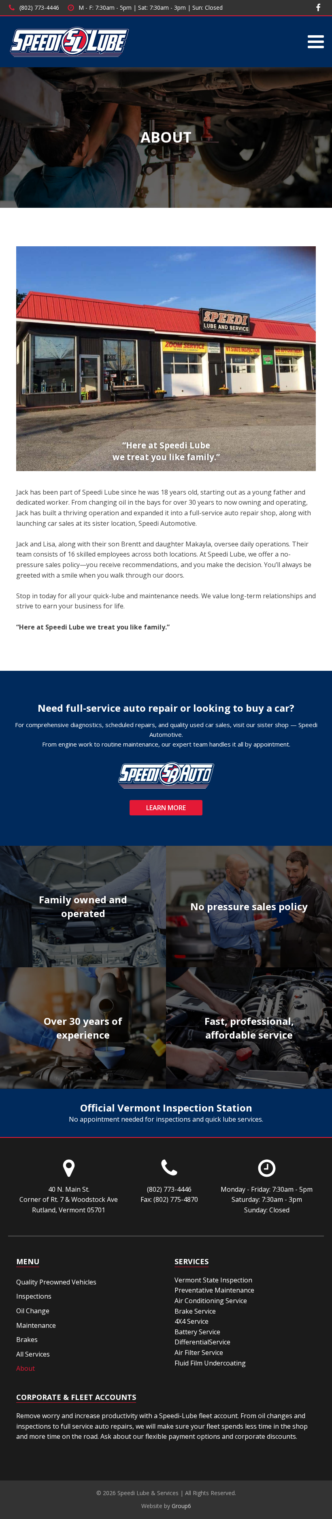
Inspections (33, 1296)
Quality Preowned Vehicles (56, 1282)
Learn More (166, 807)
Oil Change (32, 1310)
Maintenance (36, 1325)
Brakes (27, 1339)
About (25, 1368)
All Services (33, 1354)
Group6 (181, 1506)
